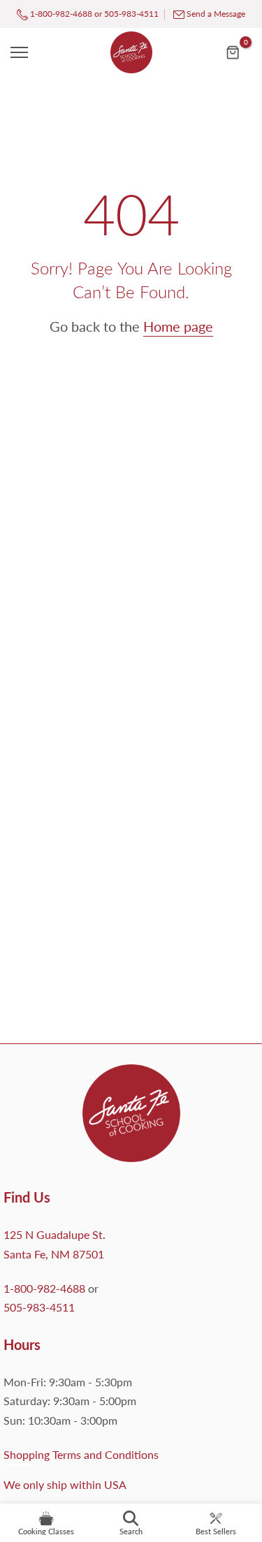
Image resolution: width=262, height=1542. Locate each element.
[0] (233, 52)
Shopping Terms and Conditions (81, 1454)
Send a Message (216, 13)
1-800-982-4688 (60, 13)
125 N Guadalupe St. (54, 1234)
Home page (178, 326)
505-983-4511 (131, 13)
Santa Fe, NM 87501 (53, 1254)
